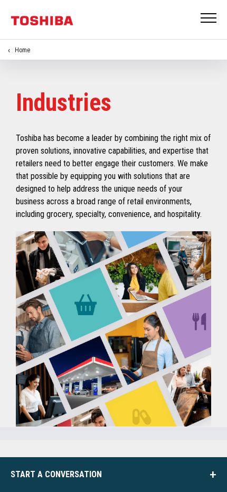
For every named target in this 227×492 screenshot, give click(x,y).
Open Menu (209, 19)
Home (22, 50)
